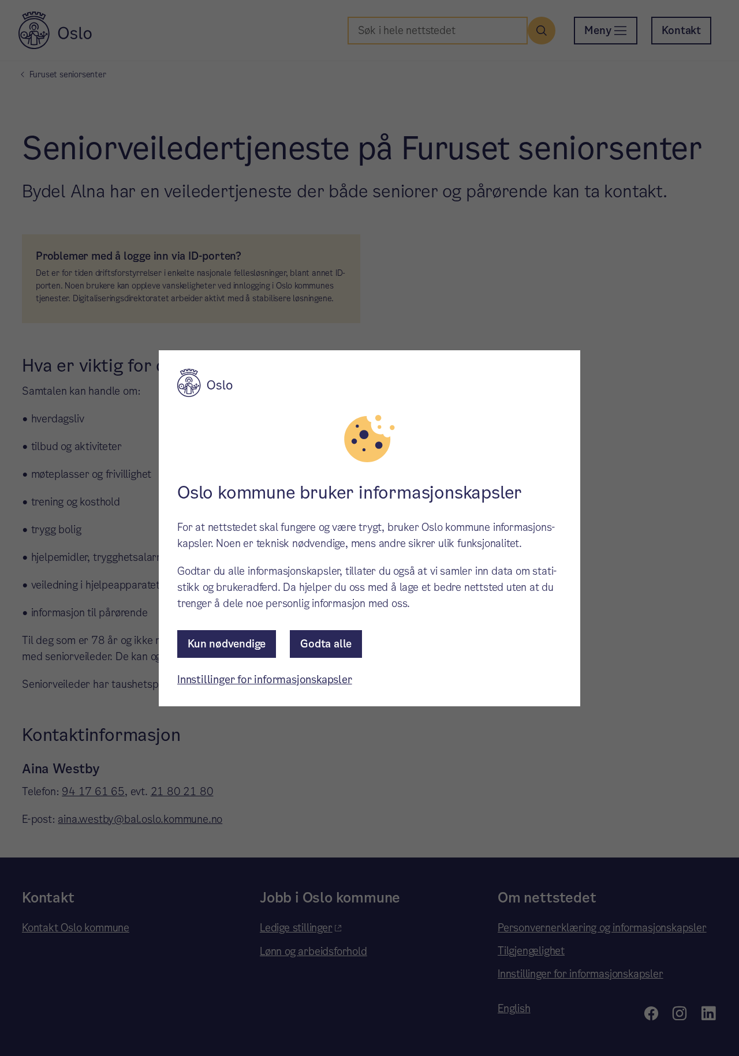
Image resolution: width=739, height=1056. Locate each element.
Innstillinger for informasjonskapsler (264, 679)
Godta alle (326, 643)
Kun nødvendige (227, 643)
